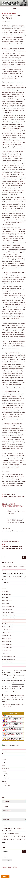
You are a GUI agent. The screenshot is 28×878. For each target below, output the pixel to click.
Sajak (21, 688)
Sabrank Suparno (16, 688)
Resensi (5, 688)
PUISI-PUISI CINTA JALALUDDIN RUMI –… (13, 719)
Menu (14, 8)
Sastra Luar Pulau (6, 641)
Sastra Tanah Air (6, 653)
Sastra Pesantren (6, 650)
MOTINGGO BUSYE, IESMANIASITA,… (10, 721)
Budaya (14, 672)
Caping (10, 675)
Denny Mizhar (20, 675)
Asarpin (16, 670)
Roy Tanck (13, 704)
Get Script (8, 740)
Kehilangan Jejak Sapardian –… (8, 716)
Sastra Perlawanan (7, 647)
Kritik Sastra (20, 680)
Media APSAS (5, 597)
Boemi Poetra (5, 591)
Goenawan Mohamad (7, 680)
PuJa (14, 13)
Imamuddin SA (15, 680)
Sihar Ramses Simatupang (10, 697)
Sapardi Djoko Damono (6, 691)
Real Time (12, 740)
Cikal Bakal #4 (5, 582)
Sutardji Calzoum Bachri (6, 699)
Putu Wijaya (12, 686)
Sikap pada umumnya (7, 25)
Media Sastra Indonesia (8, 606)
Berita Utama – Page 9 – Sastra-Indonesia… (13, 726)
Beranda (4, 751)
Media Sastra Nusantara (8, 612)
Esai (13, 494)
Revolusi (9, 688)
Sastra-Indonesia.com (10, 3)
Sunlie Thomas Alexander (20, 697)
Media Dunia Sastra (7, 600)
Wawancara (4, 701)
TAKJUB (4, 579)
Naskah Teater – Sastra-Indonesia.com (10, 729)
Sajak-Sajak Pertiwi (7, 635)
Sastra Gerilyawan (6, 638)
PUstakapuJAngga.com (8, 632)
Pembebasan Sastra (7, 627)
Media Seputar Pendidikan (8, 618)
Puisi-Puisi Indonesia (7, 629)
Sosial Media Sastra (7, 662)
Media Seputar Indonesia (8, 615)
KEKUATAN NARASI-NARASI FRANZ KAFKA (13, 574)
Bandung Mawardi (22, 670)
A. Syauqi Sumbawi (10, 670)
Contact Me (7, 785)
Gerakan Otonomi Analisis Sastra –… (9, 739)
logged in (11, 531)
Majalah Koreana (6, 594)
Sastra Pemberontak (7, 644)
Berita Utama (9, 672)
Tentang (4, 781)
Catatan (4, 771)
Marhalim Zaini (19, 682)
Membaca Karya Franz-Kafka (9, 621)
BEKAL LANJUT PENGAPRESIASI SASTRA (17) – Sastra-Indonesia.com (16, 511)
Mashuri (23, 682)
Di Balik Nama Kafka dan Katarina (10, 571)
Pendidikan (14, 684)
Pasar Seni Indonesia (7, 624)
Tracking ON (17, 740)
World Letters (5, 665)
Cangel (18, 672)
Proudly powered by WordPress (9, 867)
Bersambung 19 (6, 471)
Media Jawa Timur (6, 603)
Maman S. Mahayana (10, 682)
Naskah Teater (5, 768)
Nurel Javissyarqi (6, 684)
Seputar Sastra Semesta (8, 659)
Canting (5, 675)
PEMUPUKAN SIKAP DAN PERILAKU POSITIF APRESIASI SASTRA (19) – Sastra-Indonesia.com (15, 520)
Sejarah (3, 697)
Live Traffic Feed (12, 713)
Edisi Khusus (8, 494)
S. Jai (12, 688)
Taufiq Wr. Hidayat (18, 699)
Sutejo (12, 699)
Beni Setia (4, 672)
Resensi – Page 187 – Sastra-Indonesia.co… (12, 736)
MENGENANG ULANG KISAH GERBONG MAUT (14, 576)
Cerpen (14, 675)
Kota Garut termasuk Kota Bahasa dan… (12, 734)
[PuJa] (5, 783)
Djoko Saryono (8, 496)
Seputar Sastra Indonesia (8, 656)
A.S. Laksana (4, 670)
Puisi (8, 686)
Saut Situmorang (20, 695)
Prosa (5, 686)
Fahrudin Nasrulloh (20, 678)
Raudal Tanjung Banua (19, 686)
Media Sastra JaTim (7, 609)
